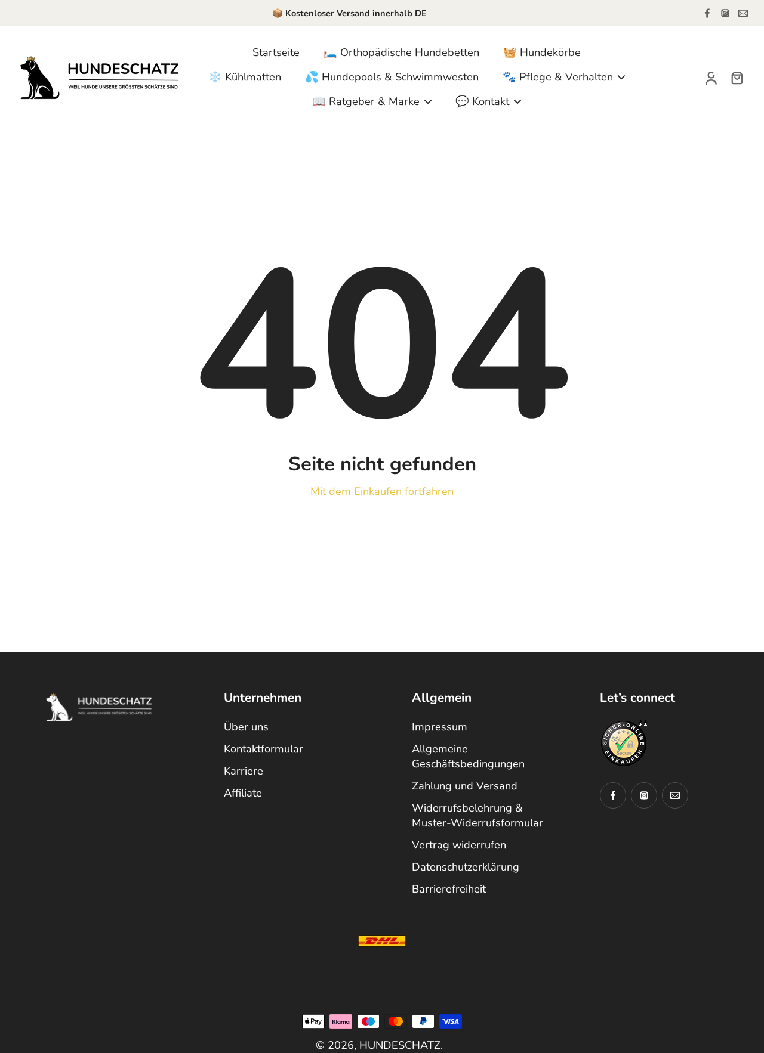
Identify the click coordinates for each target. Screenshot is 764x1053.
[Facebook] (707, 13)
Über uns (246, 727)
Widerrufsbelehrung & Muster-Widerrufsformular (477, 815)
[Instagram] (725, 13)
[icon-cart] (736, 77)
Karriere (243, 771)
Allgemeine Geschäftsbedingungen (468, 756)
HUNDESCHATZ (399, 1045)
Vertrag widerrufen (459, 845)
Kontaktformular (263, 749)
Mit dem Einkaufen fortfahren (382, 491)
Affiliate (243, 793)
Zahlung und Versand (464, 786)
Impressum (439, 727)
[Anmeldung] (710, 77)
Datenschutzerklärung (465, 867)
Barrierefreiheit (449, 889)
